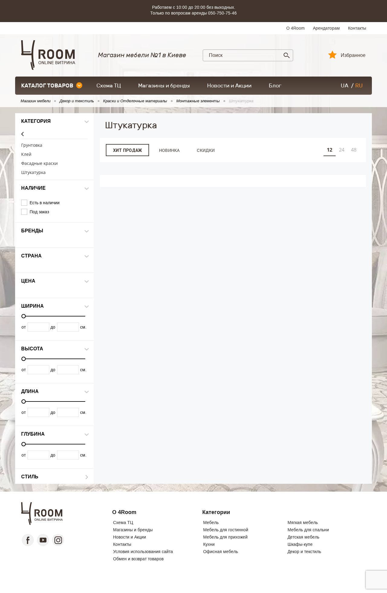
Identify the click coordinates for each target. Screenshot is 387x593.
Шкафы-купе (300, 544)
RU (359, 85)
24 (341, 149)
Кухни (209, 544)
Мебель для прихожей (225, 537)
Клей (26, 154)
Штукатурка (33, 172)
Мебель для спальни (308, 529)
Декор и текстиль (304, 551)
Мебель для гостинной (225, 529)
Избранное (353, 55)
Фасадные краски (39, 163)
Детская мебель (303, 537)
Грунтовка (31, 145)
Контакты (357, 28)
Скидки (206, 150)
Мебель (211, 522)
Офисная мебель (220, 551)
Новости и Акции (229, 85)
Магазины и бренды (164, 85)
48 (353, 149)
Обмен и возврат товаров (138, 558)
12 (329, 149)
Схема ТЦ (108, 85)
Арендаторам (326, 28)
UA (344, 85)
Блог (275, 85)
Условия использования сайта (143, 551)
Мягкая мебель (303, 522)
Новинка (169, 150)
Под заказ (39, 211)
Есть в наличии (45, 202)
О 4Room (295, 28)
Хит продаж (127, 150)
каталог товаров (47, 85)
